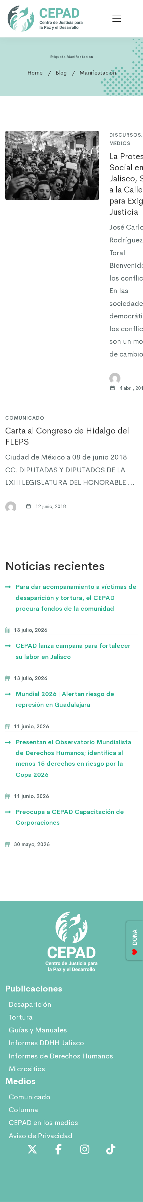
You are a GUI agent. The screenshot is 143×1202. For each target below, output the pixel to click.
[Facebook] (58, 1149)
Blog (61, 72)
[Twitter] (32, 1149)
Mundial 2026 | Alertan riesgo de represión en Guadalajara (65, 699)
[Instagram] (84, 1149)
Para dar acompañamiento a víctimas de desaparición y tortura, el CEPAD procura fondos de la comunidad (76, 597)
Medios (120, 143)
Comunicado (24, 418)
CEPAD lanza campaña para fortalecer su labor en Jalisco (73, 651)
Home (35, 72)
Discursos (125, 135)
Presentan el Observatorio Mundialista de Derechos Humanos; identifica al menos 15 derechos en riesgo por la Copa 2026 (73, 758)
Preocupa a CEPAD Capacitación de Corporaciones (70, 817)
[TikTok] (111, 1149)
